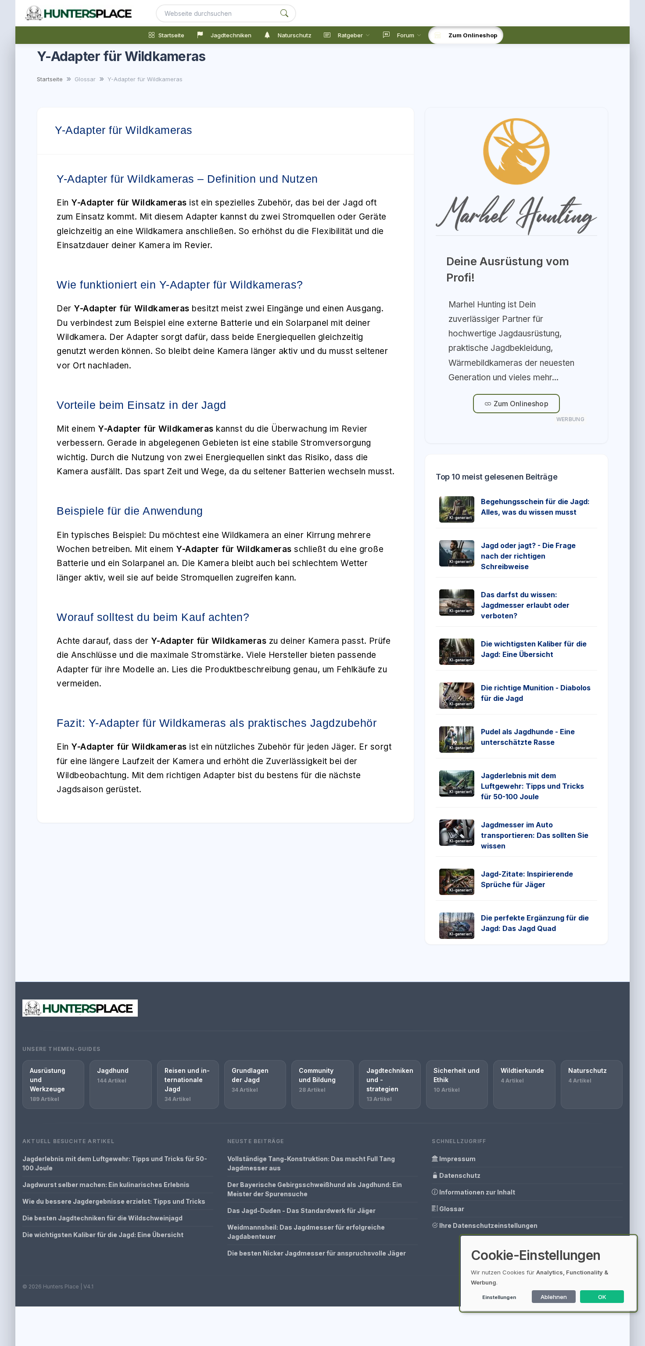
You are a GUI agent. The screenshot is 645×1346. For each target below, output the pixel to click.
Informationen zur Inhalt (476, 1192)
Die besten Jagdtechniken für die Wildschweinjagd (102, 1218)
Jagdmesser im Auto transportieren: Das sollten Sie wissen (534, 835)
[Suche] (284, 13)
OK (602, 1296)
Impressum (457, 1158)
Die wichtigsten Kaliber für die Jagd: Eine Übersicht (102, 1234)
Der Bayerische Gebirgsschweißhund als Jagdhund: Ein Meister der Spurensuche (314, 1189)
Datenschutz (459, 1175)
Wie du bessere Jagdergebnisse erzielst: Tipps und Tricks (113, 1201)
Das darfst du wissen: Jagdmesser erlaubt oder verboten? (525, 605)
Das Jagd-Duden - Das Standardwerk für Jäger (301, 1210)
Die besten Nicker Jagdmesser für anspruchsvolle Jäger (316, 1253)
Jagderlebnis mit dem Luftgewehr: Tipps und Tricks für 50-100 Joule (532, 786)
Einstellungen (499, 1297)
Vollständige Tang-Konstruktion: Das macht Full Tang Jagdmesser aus (311, 1163)
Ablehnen (554, 1296)
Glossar (451, 1208)
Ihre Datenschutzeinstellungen (488, 1225)
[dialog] (548, 1273)
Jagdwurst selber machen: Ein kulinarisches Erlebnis (106, 1184)
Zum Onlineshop (519, 403)
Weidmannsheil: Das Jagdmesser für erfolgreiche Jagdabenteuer (306, 1231)
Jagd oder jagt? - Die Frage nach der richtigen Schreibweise (528, 556)
